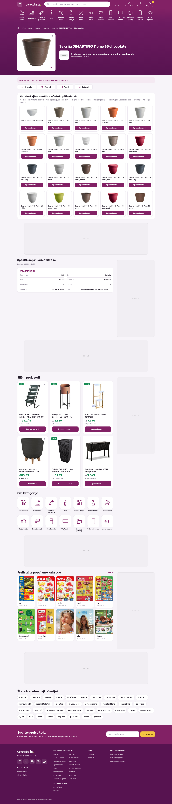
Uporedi (47, 87)
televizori (140, 704)
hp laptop (110, 697)
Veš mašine (57, 775)
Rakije (55, 768)
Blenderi (72, 754)
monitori (60, 704)
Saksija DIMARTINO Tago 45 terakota (112, 122)
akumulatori (74, 704)
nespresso (120, 710)
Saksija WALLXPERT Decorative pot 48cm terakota (61, 415)
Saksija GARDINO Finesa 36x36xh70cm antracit (62, 470)
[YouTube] (44, 761)
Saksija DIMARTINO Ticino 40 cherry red (113, 179)
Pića (65, 510)
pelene (90, 710)
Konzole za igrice (59, 779)
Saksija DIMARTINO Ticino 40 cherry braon (86, 179)
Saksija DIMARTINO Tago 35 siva (58, 122)
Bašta (38, 28)
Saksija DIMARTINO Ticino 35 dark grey (32, 179)
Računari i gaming (79, 530)
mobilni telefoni (43, 704)
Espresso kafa (58, 765)
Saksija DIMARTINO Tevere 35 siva (113, 150)
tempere (36, 697)
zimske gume (91, 704)
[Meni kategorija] (19, 4)
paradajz (74, 716)
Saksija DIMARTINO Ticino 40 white (32, 207)
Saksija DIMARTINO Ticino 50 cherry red (113, 207)
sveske (48, 697)
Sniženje (28, 87)
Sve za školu (57, 787)
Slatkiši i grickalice (51, 511)
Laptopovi (72, 761)
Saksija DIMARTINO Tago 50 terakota (31, 150)
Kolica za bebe (58, 758)
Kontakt (91, 758)
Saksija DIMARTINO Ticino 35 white (59, 179)
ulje (31, 716)
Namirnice (37, 510)
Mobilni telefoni (75, 768)
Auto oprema (107, 529)
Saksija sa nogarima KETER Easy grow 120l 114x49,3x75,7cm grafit (97, 470)
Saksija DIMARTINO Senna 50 (32, 121)
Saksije (46, 28)
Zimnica (56, 791)
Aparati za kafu (74, 765)
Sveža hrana (23, 510)
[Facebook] (19, 761)
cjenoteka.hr (22, 775)
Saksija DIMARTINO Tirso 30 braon (139, 207)
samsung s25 (25, 704)
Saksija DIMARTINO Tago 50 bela (139, 122)
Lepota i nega (79, 510)
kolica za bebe (74, 710)
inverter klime (108, 704)
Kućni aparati (37, 529)
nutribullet (24, 710)
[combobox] (79, 4)
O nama (91, 754)
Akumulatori (73, 775)
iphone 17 (142, 697)
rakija (132, 710)
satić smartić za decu (77, 697)
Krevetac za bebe (59, 761)
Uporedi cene (30, 128)
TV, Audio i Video (65, 530)
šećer (50, 716)
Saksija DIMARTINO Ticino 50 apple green (59, 207)
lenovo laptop (126, 697)
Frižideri (72, 772)
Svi (109, 572)
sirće (40, 716)
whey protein (146, 710)
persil (86, 716)
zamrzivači (125, 704)
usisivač (38, 710)
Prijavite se (147, 734)
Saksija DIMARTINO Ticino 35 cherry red (139, 150)
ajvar (21, 716)
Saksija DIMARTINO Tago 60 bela (58, 150)
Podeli (66, 87)
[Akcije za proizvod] (52, 36)
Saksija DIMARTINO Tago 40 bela (85, 122)
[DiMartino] (64, 55)
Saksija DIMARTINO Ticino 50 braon (86, 207)
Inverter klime (74, 758)
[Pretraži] (48, 4)
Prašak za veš (58, 772)
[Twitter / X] (26, 761)
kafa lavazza (104, 710)
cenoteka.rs (22, 771)
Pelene (55, 754)
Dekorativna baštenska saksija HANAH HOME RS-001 (31, 415)
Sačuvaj (85, 87)
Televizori (72, 779)
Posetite (31, 484)
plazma (97, 716)
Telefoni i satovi (93, 529)
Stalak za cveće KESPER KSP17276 (95, 415)
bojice (59, 697)
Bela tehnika (51, 529)
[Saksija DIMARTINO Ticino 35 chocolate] (36, 52)
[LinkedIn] (32, 761)
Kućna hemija (93, 510)
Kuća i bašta (27, 28)
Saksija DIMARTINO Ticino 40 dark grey (140, 179)
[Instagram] (38, 761)
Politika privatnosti (117, 761)
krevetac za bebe (55, 710)
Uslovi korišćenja (116, 758)
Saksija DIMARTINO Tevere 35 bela (86, 150)
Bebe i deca (107, 510)
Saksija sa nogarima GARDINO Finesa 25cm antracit (29, 470)
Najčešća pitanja (116, 754)
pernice (22, 697)
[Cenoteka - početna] (33, 4)
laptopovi (96, 697)
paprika (61, 716)
